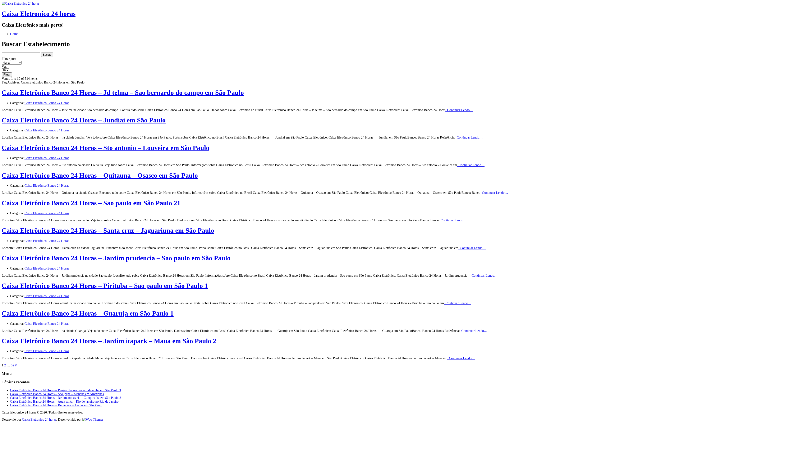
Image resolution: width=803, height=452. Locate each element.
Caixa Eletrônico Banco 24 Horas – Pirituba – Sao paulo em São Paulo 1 (105, 285)
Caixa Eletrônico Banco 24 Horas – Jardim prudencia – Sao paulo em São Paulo (116, 258)
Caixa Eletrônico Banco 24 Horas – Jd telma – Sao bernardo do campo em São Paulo (123, 92)
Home (14, 34)
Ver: (4, 66)
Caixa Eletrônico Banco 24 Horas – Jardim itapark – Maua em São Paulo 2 (109, 341)
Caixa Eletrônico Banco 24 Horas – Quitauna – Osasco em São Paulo (100, 175)
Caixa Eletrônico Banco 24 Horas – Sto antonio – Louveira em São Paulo (105, 148)
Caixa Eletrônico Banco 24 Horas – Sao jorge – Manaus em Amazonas (57, 394)
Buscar (47, 54)
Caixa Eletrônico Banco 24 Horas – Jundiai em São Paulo (84, 120)
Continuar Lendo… (459, 110)
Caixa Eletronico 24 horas (38, 13)
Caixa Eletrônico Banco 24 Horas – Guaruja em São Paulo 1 (88, 313)
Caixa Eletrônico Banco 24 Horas (46, 103)
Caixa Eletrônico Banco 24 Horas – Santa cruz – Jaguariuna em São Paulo (108, 230)
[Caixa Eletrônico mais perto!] (20, 3)
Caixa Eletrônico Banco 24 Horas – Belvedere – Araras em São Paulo (56, 405)
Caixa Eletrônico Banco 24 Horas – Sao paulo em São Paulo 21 (91, 203)
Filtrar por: (9, 58)
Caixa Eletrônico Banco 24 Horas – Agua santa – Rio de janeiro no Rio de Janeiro (64, 401)
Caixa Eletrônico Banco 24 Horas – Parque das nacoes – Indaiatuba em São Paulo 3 (65, 390)
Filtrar (6, 74)
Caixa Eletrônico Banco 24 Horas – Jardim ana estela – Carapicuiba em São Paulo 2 (65, 397)
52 (12, 365)
